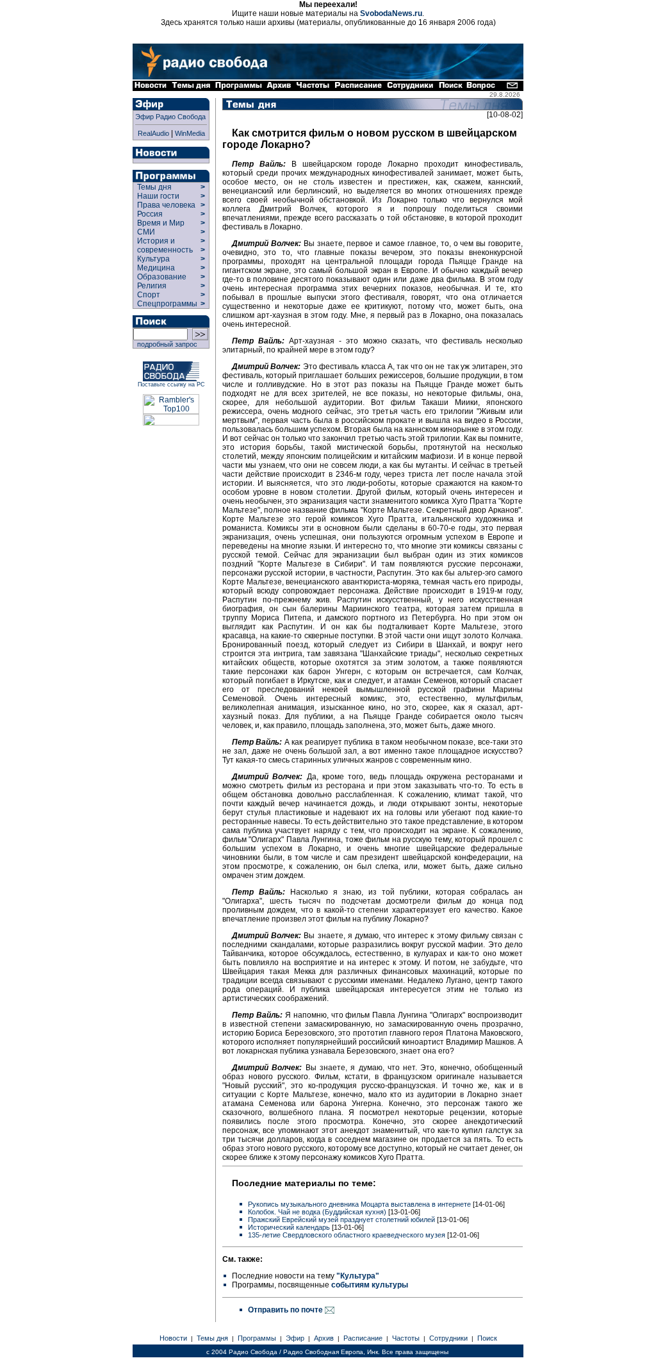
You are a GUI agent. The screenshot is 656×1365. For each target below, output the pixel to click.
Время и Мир (160, 223)
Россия (150, 214)
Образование (161, 276)
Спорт (147, 294)
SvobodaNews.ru (391, 13)
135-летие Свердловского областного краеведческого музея (346, 1235)
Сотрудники (448, 1338)
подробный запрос (165, 344)
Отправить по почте (286, 1309)
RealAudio (153, 133)
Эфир (295, 1338)
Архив (324, 1338)
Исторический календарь (289, 1227)
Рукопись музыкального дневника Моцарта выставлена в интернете (359, 1204)
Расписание (362, 1338)
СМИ (146, 232)
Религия (151, 285)
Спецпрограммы (166, 303)
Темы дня (154, 187)
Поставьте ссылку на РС (171, 384)
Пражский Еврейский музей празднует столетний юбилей (341, 1219)
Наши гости (158, 196)
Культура (153, 258)
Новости (173, 1338)
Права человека (166, 205)
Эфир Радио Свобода (170, 116)
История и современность (165, 245)
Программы (257, 1338)
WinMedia (190, 133)
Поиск (487, 1338)
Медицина (156, 267)
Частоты (406, 1338)
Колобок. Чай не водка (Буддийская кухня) (317, 1212)
